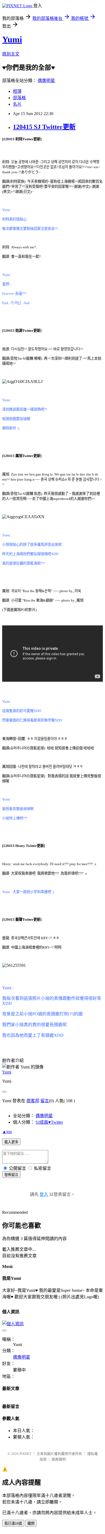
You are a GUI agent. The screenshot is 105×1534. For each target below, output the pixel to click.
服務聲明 (59, 1459)
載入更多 (11, 1142)
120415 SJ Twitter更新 (44, 126)
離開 (30, 1523)
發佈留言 (11, 1175)
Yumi (12, 39)
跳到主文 (10, 54)
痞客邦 (32, 1100)
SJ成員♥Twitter (49, 1122)
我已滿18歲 (13, 1523)
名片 (17, 104)
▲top (7, 1131)
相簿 (17, 91)
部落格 (19, 97)
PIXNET (25, 1454)
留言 (44, 1100)
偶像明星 (46, 80)
